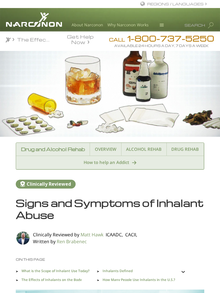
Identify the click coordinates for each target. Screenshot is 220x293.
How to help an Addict (106, 162)
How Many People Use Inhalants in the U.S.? (139, 279)
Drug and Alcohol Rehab (53, 149)
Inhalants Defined (118, 270)
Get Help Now (80, 39)
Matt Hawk (91, 234)
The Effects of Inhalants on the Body (51, 279)
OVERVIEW (105, 149)
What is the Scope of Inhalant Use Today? (55, 270)
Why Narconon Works (128, 24)
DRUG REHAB (185, 149)
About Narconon (87, 24)
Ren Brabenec (72, 241)
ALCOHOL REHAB (144, 149)
